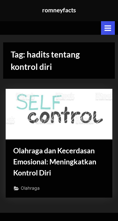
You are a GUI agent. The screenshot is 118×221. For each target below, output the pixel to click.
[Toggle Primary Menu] (108, 28)
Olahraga (30, 188)
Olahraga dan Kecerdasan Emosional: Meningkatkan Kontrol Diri (54, 161)
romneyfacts (59, 10)
